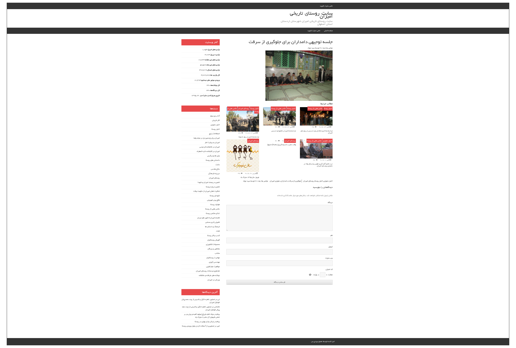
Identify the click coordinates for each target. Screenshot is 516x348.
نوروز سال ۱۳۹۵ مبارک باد (249, 177)
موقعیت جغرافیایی (213, 266)
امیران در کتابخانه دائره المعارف (208, 151)
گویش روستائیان (213, 240)
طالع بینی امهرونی (213, 200)
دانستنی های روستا (213, 160)
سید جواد (311, 48)
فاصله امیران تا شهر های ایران (208, 217)
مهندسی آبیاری (214, 262)
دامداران (284, 181)
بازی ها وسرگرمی (213, 155)
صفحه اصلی (328, 30)
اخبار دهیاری (327, 140)
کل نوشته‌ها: (215, 85)
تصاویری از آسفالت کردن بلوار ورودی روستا (198, 326)
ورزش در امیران (213, 279)
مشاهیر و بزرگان (214, 248)
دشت (218, 164)
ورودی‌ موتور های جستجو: (210, 80)
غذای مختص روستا (213, 213)
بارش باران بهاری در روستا (204, 321)
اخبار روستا (328, 108)
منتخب (217, 253)
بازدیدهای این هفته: (212, 59)
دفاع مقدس (215, 169)
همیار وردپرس (316, 341)
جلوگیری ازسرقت (294, 181)
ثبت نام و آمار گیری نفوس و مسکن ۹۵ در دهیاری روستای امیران (318, 164)
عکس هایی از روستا (315, 108)
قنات (218, 231)
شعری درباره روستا (213, 186)
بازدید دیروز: (215, 54)
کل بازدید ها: (215, 75)
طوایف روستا (215, 204)
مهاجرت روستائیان (213, 257)
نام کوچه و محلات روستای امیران (208, 271)
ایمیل (330, 246)
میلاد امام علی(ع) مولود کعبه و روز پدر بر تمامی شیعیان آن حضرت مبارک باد (202, 316)
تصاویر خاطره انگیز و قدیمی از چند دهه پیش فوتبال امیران (201, 301)
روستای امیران (243, 108)
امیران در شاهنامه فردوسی (209, 146)
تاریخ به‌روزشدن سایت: (211, 95)
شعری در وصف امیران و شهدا (209, 182)
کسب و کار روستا (213, 235)
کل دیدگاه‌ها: (215, 90)
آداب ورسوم (215, 115)
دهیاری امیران (275, 181)
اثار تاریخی (216, 120)
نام (332, 235)
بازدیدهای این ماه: (213, 65)
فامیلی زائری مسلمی (212, 222)
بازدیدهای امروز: (213, 49)
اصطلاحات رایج (214, 133)
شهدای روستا (215, 195)
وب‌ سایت (329, 258)
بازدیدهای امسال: (213, 70)
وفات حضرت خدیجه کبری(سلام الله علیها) (281, 144)
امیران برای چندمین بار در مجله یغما (207, 138)
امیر (218, 326)
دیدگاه (330, 202)
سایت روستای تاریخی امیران (311, 14)
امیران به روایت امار (212, 142)
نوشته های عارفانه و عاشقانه (209, 275)
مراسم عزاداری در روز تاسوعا (249, 136)
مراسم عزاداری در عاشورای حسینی (283, 130)
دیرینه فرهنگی (214, 173)
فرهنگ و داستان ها (212, 226)
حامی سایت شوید (326, 6)
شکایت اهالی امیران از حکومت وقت (206, 191)
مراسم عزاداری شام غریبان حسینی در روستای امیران (317, 131)
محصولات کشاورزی (213, 244)
